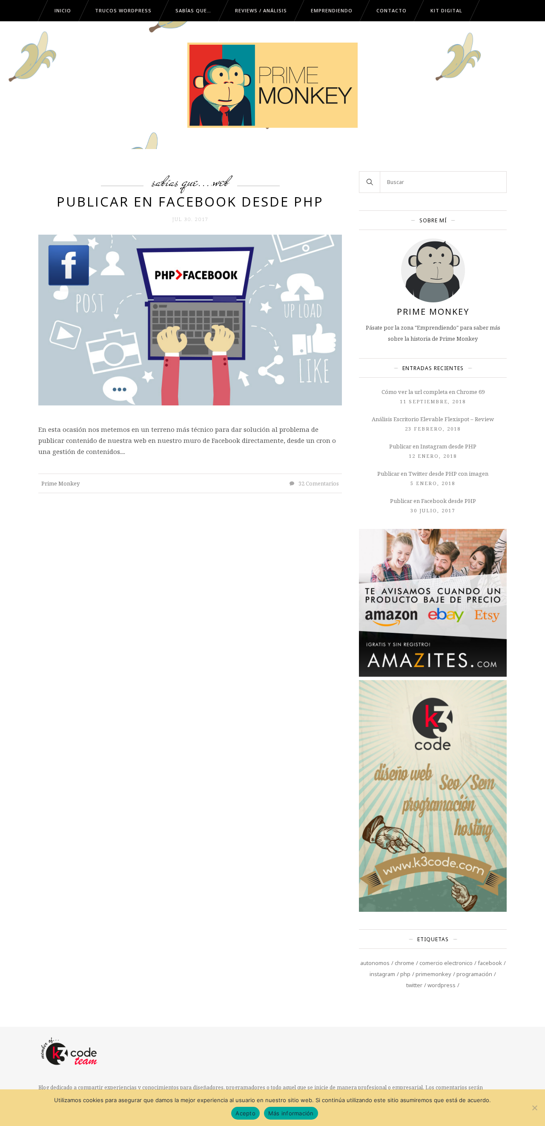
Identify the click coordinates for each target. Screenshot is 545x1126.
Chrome (404, 963)
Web (221, 181)
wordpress (441, 985)
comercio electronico (446, 963)
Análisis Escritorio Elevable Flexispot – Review (433, 419)
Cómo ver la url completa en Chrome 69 (433, 392)
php (405, 974)
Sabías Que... (181, 181)
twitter (414, 985)
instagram (382, 974)
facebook (490, 963)
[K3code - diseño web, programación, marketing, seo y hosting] (433, 909)
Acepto (245, 1113)
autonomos (375, 963)
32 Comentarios (318, 483)
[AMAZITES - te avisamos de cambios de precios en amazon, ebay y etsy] (433, 674)
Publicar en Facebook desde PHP (190, 201)
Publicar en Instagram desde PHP (432, 446)
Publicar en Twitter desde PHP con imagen (432, 473)
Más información (291, 1113)
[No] (534, 1107)
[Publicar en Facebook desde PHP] (190, 319)
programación (474, 974)
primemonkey (433, 974)
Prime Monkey (60, 483)
